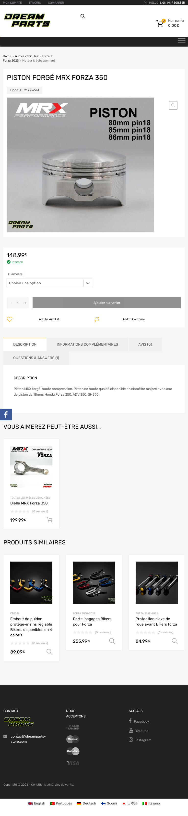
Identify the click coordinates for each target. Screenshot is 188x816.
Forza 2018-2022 (84, 613)
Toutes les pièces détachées (30, 497)
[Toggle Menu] (182, 42)
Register (178, 2)
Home (7, 56)
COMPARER (56, 2)
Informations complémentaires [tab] (87, 344)
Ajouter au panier (107, 303)
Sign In (165, 2)
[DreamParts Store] (27, 26)
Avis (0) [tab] (145, 344)
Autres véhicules (26, 56)
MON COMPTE (12, 2)
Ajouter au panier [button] (49, 520)
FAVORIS (35, 2)
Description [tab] (24, 344)
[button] (173, 105)
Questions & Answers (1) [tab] (36, 358)
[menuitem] (37, 804)
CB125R (15, 613)
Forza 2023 (11, 60)
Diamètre (15, 274)
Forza (46, 56)
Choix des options (49, 652)
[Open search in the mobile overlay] (129, 16)
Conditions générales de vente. (52, 784)
